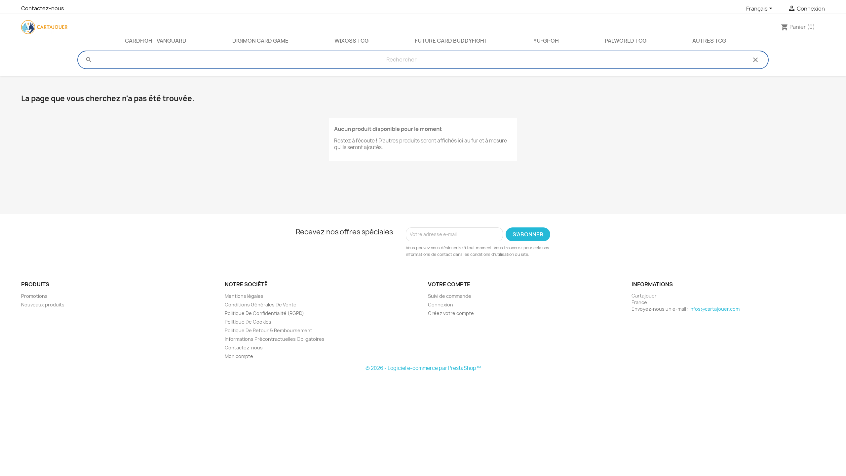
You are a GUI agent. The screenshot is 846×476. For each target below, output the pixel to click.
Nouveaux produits (42, 304)
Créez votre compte (451, 313)
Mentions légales (244, 296)
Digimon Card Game (260, 40)
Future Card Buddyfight (451, 40)
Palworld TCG (625, 40)
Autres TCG (709, 40)
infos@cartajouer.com (714, 309)
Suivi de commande (449, 296)
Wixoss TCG (351, 40)
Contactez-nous (42, 8)
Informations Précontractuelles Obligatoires (275, 339)
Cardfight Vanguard (155, 40)
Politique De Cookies (248, 322)
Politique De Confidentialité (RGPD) (264, 313)
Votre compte (449, 284)
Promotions (34, 296)
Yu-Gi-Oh (546, 40)
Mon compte (239, 356)
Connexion (440, 304)
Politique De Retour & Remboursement (268, 330)
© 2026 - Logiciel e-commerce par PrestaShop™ (423, 368)
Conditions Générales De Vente (260, 304)
